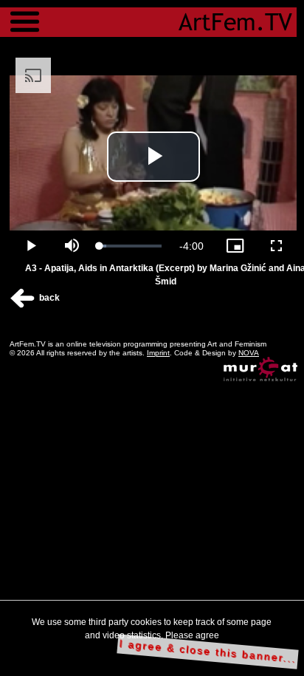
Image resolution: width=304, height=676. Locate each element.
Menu (24, 15)
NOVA (248, 353)
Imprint (158, 353)
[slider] (131, 246)
